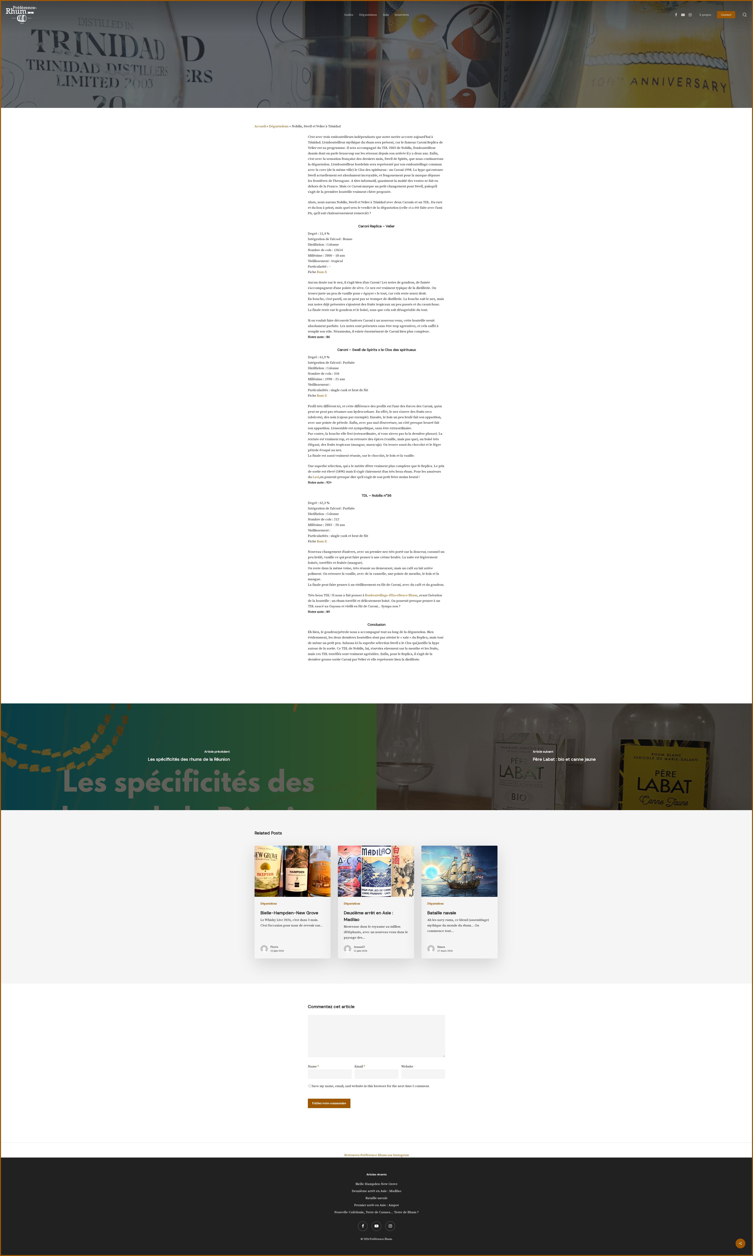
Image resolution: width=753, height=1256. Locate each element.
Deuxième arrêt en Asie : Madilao (376, 1191)
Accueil (260, 126)
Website (407, 1066)
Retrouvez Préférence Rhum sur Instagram (376, 1155)
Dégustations (279, 126)
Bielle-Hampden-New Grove (376, 1184)
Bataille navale (376, 1198)
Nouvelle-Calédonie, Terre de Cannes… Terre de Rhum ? (376, 1212)
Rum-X (322, 272)
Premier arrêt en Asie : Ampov (376, 1205)
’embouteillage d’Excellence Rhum (391, 595)
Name (313, 1066)
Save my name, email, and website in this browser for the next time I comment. (371, 1086)
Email (360, 1066)
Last (316, 477)
